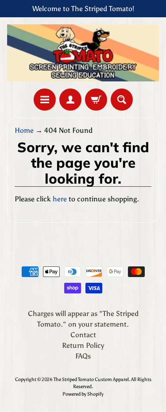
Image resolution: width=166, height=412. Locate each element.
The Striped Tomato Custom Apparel (91, 379)
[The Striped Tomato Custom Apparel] (83, 52)
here (60, 199)
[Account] (70, 100)
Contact (83, 335)
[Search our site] (122, 100)
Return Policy (83, 345)
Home (24, 130)
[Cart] (96, 100)
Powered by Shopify (83, 394)
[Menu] (45, 100)
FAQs (83, 356)
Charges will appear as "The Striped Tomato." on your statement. (83, 318)
